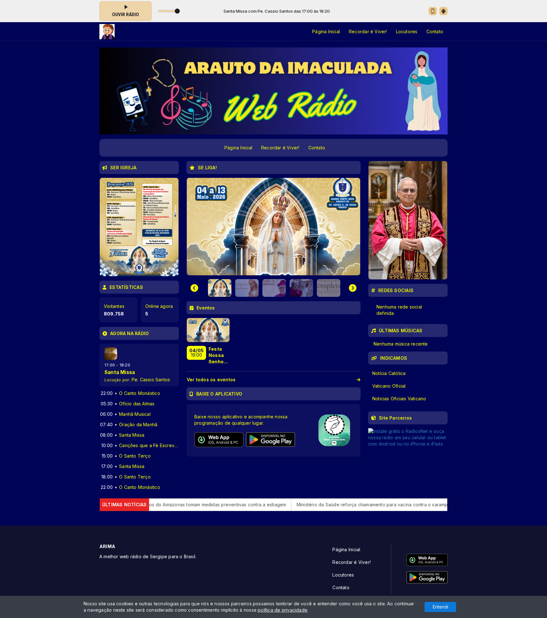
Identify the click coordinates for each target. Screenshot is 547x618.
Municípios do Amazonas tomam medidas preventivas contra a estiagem (164, 504)
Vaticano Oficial (389, 386)
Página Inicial (326, 31)
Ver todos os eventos (211, 379)
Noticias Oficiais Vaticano (399, 398)
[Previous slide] (194, 288)
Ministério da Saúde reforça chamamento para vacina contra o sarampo (329, 504)
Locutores (407, 31)
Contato (434, 31)
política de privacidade (282, 610)
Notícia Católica (389, 373)
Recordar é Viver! (368, 31)
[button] (218, 288)
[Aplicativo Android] (443, 11)
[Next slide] (352, 288)
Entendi (440, 606)
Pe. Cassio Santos (151, 379)
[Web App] (433, 11)
